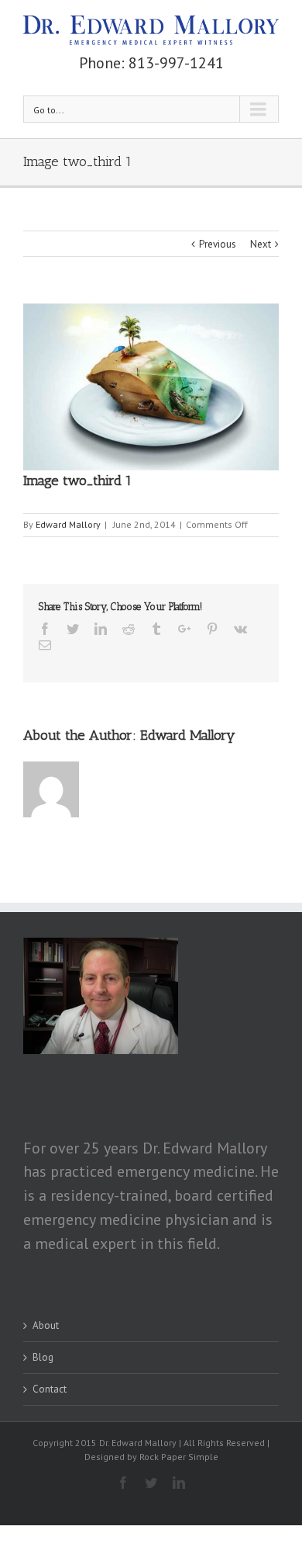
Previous (217, 244)
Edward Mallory (68, 524)
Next (260, 244)
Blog (43, 1357)
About (46, 1325)
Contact (50, 1389)
